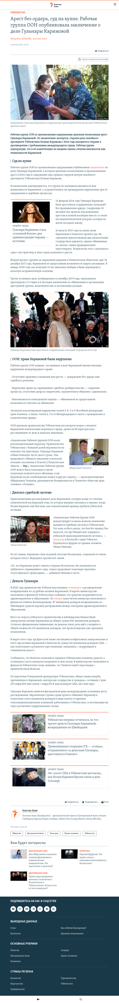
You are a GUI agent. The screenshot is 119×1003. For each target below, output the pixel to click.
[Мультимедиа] (38, 999)
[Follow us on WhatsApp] (40, 909)
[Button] (102, 51)
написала (58, 539)
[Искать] (80, 999)
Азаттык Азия (40, 39)
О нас (13, 928)
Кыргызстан (16, 984)
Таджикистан (17, 989)
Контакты (15, 933)
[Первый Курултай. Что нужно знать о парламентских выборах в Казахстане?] (69, 854)
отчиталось (74, 588)
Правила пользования (72, 933)
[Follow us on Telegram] (33, 909)
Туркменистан (68, 978)
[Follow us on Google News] (46, 909)
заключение (97, 167)
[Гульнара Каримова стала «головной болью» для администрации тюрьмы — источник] (31, 212)
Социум (65, 950)
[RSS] (53, 909)
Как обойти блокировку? (73, 928)
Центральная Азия (38, 851)
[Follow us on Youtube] (13, 909)
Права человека (69, 956)
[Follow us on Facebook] (26, 909)
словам (58, 598)
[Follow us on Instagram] (20, 909)
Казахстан (15, 978)
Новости (14, 950)
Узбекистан (17, 12)
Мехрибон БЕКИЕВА (20, 39)
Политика (85, 851)
